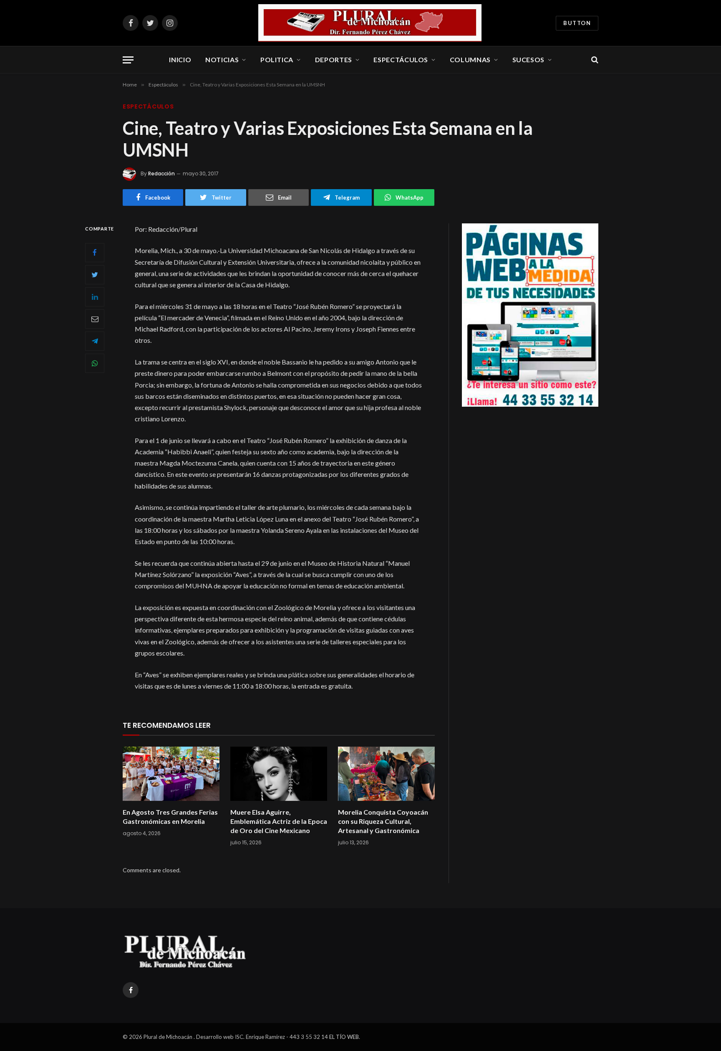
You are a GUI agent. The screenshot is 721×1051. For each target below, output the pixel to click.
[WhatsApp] (94, 362)
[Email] (94, 318)
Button (577, 23)
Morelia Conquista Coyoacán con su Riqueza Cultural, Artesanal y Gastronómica (383, 821)
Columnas (470, 59)
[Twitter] (94, 274)
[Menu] (128, 60)
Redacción (161, 173)
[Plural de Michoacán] (370, 23)
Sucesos (528, 59)
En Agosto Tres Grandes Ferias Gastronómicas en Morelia (170, 816)
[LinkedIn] (94, 296)
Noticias (222, 59)
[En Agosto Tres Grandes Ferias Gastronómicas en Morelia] (171, 774)
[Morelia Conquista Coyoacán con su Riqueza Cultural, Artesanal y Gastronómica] (386, 774)
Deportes (333, 59)
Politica (276, 59)
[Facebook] (94, 252)
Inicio (180, 59)
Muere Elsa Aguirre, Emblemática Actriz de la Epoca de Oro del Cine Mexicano (278, 821)
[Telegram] (94, 340)
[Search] (594, 60)
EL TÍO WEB (344, 1036)
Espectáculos (400, 59)
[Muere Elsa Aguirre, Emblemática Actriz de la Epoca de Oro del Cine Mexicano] (278, 774)
